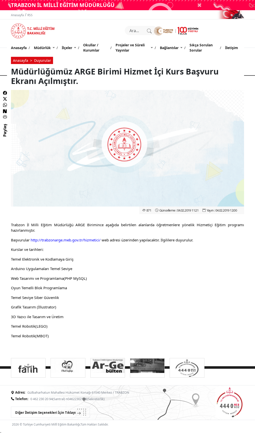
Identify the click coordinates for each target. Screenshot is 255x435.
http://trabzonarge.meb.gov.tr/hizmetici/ (66, 239)
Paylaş (4, 135)
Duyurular (42, 60)
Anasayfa (17, 15)
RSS (30, 15)
